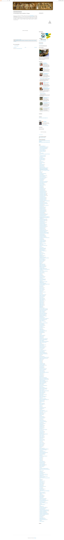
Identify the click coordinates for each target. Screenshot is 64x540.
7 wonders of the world (42, 156)
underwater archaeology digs (43, 512)
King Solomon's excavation (43, 368)
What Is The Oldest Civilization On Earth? (45, 78)
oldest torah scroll (42, 439)
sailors (40, 467)
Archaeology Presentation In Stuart (44, 232)
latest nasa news (42, 370)
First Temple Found (42, 327)
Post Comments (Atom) (19, 48)
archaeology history (42, 223)
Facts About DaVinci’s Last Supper (44, 318)
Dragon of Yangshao (42, 295)
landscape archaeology (42, 369)
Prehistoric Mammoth (42, 451)
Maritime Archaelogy (42, 380)
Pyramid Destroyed (42, 454)
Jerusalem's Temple (42, 364)
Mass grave (41, 386)
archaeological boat (42, 189)
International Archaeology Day (43, 353)
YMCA (40, 520)
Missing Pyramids (42, 401)
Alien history (41, 161)
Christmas (41, 274)
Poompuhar (41, 450)
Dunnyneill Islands (42, 296)
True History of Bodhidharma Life (45, 63)
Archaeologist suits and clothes (43, 203)
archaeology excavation (30, 40)
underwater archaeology (42, 511)
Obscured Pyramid (42, 431)
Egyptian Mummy (42, 304)
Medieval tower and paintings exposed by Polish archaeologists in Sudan (46, 88)
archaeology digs (26, 40)
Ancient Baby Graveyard (42, 173)
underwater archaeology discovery (44, 513)
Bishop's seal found (42, 253)
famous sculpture (42, 320)
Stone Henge (41, 485)
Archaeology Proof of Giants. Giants (44, 233)
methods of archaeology (42, 398)
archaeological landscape (43, 197)
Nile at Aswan (41, 430)
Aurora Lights (41, 247)
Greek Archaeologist (42, 335)
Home (25, 47)
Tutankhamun (41, 506)
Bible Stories (41, 252)
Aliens (40, 163)
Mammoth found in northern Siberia (44, 379)
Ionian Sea (41, 354)
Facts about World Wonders (43, 319)
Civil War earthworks (42, 276)
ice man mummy (41, 348)
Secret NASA (41, 473)
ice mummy (41, 349)
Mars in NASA (41, 384)
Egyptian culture (41, 303)
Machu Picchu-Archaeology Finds (44, 378)
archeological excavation (43, 236)
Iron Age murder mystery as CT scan (44, 357)
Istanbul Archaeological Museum (43, 358)
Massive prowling (42, 387)
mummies (41, 406)
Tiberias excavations (42, 492)
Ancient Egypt (41, 174)
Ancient (40, 172)
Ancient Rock (41, 180)
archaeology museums (42, 229)
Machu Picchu (41, 376)
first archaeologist (42, 324)
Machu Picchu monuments (43, 377)
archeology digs (41, 239)
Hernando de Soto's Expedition (43, 338)
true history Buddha (42, 504)
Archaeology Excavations (22, 4)
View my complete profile (45, 125)
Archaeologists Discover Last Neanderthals (46, 73)
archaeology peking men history (43, 230)
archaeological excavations (43, 195)
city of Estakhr (41, 275)
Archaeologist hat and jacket (43, 202)
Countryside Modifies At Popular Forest (46, 97)
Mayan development (42, 392)
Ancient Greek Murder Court (43, 175)
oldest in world (41, 435)
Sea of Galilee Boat (42, 472)
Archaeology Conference (43, 209)
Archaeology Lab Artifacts (43, 225)
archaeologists (32, 15)
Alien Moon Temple (42, 162)
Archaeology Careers (42, 208)
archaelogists (41, 186)
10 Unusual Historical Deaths (43, 148)
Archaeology (44, 121)
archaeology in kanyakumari (43, 224)
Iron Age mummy (42, 356)
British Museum (41, 261)
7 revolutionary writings (42, 155)
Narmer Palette (41, 414)
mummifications (41, 408)
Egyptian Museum (42, 305)
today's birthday (41, 496)
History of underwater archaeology (44, 341)
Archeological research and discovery (44, 237)
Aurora (40, 246)
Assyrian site (41, 244)
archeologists (41, 238)
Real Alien (41, 459)
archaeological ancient (42, 188)
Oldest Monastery (42, 437)
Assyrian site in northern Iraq (43, 245)
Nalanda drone (41, 413)
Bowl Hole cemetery (42, 260)
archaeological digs (42, 190)
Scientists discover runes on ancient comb (45, 469)
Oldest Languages (42, 436)
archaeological (41, 187)
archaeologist (41, 201)
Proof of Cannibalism (42, 453)
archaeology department (42, 210)
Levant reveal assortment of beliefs (44, 372)
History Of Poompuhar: (42, 93)
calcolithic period (42, 267)
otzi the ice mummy (42, 443)
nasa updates (41, 422)
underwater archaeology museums (44, 514)
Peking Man (41, 446)
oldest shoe (41, 438)
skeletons (41, 479)
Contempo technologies (42, 283)
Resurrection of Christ (42, 462)
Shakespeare (41, 475)
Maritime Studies (42, 383)
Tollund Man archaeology (43, 498)
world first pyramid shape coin (43, 519)
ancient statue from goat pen (43, 182)
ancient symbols (41, 183)
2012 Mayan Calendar (42, 151)
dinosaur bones (41, 288)
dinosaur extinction (42, 289)
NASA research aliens (42, 420)
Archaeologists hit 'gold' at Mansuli (44, 205)
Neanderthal (41, 424)
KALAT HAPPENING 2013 (43, 365)
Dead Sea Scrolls (42, 287)
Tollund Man (41, 497)
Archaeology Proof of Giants (46, 107)
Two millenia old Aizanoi (42, 508)
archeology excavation (42, 240)
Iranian (40, 355)
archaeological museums (43, 198)
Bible (40, 251)
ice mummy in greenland (42, 350)
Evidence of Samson (42, 312)
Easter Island (41, 297)
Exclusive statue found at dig (43, 313)
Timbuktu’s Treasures (42, 493)
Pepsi (40, 447)
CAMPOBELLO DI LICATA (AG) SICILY (44, 269)
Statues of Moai (41, 483)
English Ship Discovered (42, 310)
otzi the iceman (41, 444)
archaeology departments (43, 211)
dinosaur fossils (41, 290)
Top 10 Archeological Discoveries (43, 500)
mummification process (42, 407)
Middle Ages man (42, 400)
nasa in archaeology (42, 417)
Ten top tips (41, 487)
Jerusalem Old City (42, 363)
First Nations (41, 326)
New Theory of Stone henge (43, 429)
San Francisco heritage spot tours (44, 468)
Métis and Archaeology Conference (44, 399)
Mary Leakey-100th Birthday (43, 385)
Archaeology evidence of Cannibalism (44, 216)
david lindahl (41, 286)
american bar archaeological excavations (44, 170)
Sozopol (41, 480)
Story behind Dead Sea (42, 486)
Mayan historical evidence (43, 394)
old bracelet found (42, 432)
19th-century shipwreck (42, 150)
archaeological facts (42, 196)
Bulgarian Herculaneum (42, 266)
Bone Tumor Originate (42, 259)
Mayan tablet (41, 395)
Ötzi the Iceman (41, 445)
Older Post (35, 47)
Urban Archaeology (42, 515)
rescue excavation (42, 461)
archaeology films (42, 221)
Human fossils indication (42, 346)
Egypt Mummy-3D (42, 301)
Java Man (41, 361)
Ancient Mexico (41, 179)
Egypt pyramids (41, 302)
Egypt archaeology (42, 298)
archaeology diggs (42, 212)
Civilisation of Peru (42, 277)
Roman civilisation (42, 465)
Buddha (40, 263)
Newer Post (15, 47)
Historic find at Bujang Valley (43, 339)
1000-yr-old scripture (42, 149)
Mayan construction (42, 391)
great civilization (41, 331)
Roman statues (41, 466)
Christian (41, 273)
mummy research (42, 410)
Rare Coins (41, 458)
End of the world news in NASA (43, 309)
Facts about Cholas (42, 317)
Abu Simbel (41, 157)
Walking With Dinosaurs (42, 518)
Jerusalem (41, 362)
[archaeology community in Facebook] (42, 137)
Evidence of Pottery (42, 311)
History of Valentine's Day (43, 342)
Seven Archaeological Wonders (43, 474)
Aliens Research (42, 165)
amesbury (41, 171)
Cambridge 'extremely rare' (43, 268)
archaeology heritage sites (43, 222)
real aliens (41, 460)
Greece (40, 333)
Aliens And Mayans (42, 164)
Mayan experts (41, 393)
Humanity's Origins (42, 347)
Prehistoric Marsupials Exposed (43, 452)
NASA (40, 415)
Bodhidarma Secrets (42, 255)
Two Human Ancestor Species (43, 507)
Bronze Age (41, 262)
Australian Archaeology (42, 248)
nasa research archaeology (43, 421)
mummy (40, 409)
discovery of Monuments (42, 294)
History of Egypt (41, 340)
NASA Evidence (41, 416)
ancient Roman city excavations (43, 181)
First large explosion (42, 325)
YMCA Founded (41, 521)
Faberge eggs (41, 316)
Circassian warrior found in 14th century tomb (46, 102)
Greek (40, 334)
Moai (40, 402)
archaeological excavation (18, 40)
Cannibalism (41, 270)
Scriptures (41, 471)
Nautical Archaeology (42, 423)
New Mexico (41, 428)
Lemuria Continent (42, 371)
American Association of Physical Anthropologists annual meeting (43, 169)
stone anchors (41, 484)
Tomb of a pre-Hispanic (42, 499)
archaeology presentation (43, 231)
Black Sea (41, 254)
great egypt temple (42, 332)
